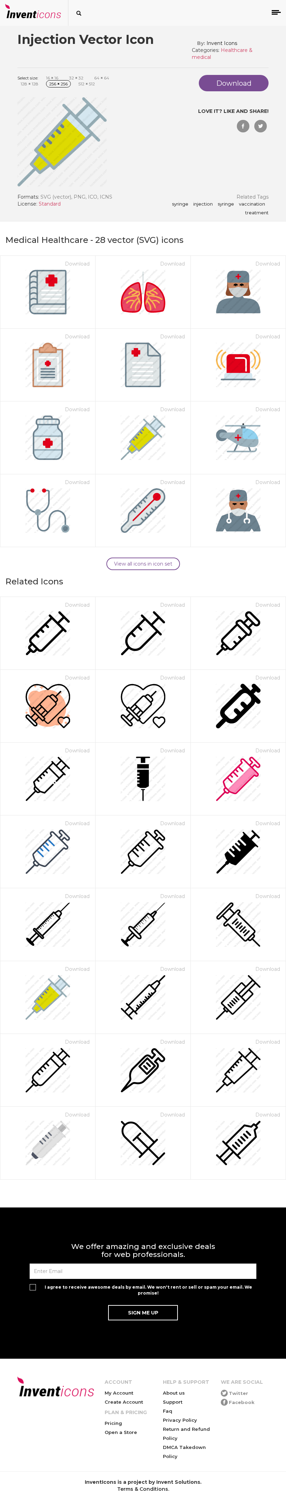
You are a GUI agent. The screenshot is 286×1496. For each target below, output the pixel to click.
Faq (167, 1411)
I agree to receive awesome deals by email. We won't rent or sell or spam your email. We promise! (148, 1290)
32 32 (76, 77)
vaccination (252, 204)
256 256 (58, 83)
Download (77, 264)
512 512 (86, 83)
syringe (180, 204)
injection (203, 204)
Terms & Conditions (142, 1489)
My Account (119, 1393)
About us (174, 1393)
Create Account (124, 1402)
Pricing (113, 1423)
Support (172, 1402)
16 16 (52, 77)
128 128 (29, 83)
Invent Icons (221, 43)
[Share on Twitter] (260, 126)
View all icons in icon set (143, 564)
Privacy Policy (180, 1420)
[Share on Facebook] (243, 126)
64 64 (101, 77)
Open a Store (121, 1432)
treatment (257, 212)
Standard (50, 204)
